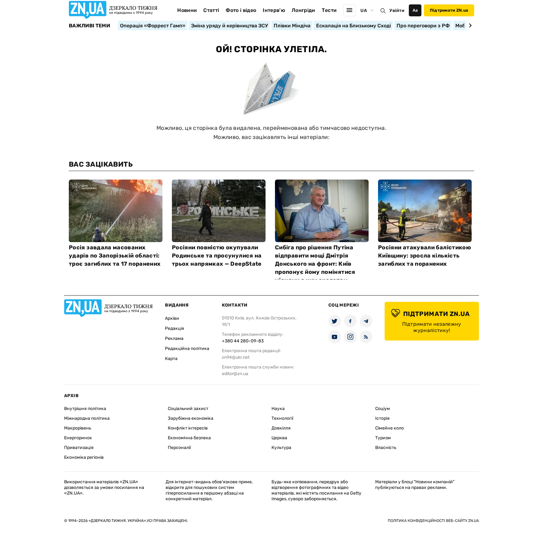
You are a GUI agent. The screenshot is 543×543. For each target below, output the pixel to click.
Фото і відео (241, 10)
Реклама (174, 338)
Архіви (172, 318)
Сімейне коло (389, 428)
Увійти (396, 10)
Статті (211, 10)
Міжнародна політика (87, 418)
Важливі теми (89, 25)
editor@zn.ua (235, 373)
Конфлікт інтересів (188, 428)
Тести (329, 10)
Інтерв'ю (274, 10)
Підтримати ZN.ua (449, 10)
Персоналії (179, 447)
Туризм (383, 437)
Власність (385, 447)
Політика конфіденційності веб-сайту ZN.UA (433, 520)
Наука (278, 408)
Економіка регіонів (84, 457)
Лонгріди (303, 10)
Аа (415, 10)
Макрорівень (77, 428)
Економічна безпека (189, 437)
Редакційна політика (187, 348)
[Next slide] (469, 25)
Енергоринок (78, 437)
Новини (187, 10)
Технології (282, 418)
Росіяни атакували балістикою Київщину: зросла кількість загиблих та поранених (424, 255)
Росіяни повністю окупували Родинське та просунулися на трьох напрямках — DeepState (217, 255)
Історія (382, 418)
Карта (171, 358)
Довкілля (281, 428)
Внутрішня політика (85, 408)
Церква (279, 437)
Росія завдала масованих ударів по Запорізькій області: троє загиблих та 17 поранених (115, 255)
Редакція (174, 328)
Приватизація (79, 447)
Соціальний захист (188, 408)
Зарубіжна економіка (190, 418)
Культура (281, 447)
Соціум (382, 408)
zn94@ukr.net (236, 357)
